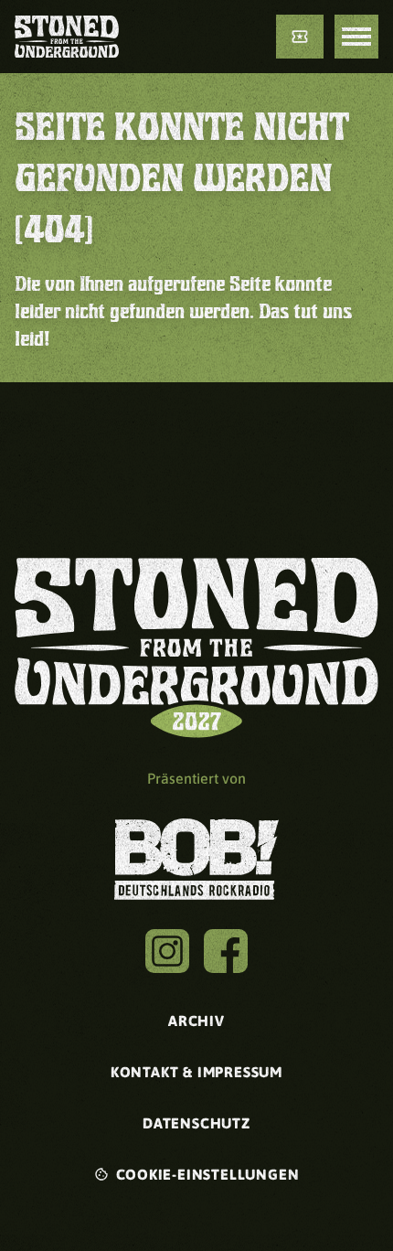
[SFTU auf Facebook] (226, 951)
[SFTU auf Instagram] (167, 951)
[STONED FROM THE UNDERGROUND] (67, 36)
